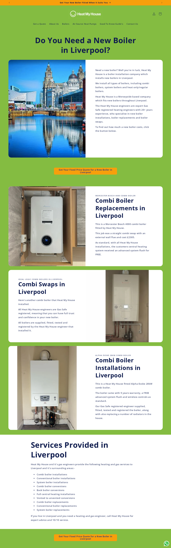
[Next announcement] (162, 2)
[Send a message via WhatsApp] (166, 543)
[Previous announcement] (9, 2)
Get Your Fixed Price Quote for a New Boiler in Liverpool (85, 171)
